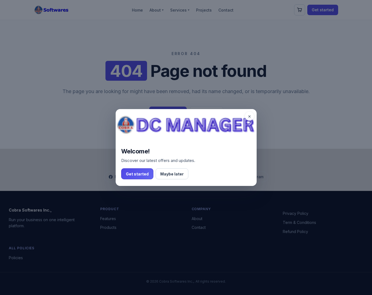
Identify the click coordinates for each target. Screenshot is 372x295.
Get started (137, 174)
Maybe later (172, 174)
